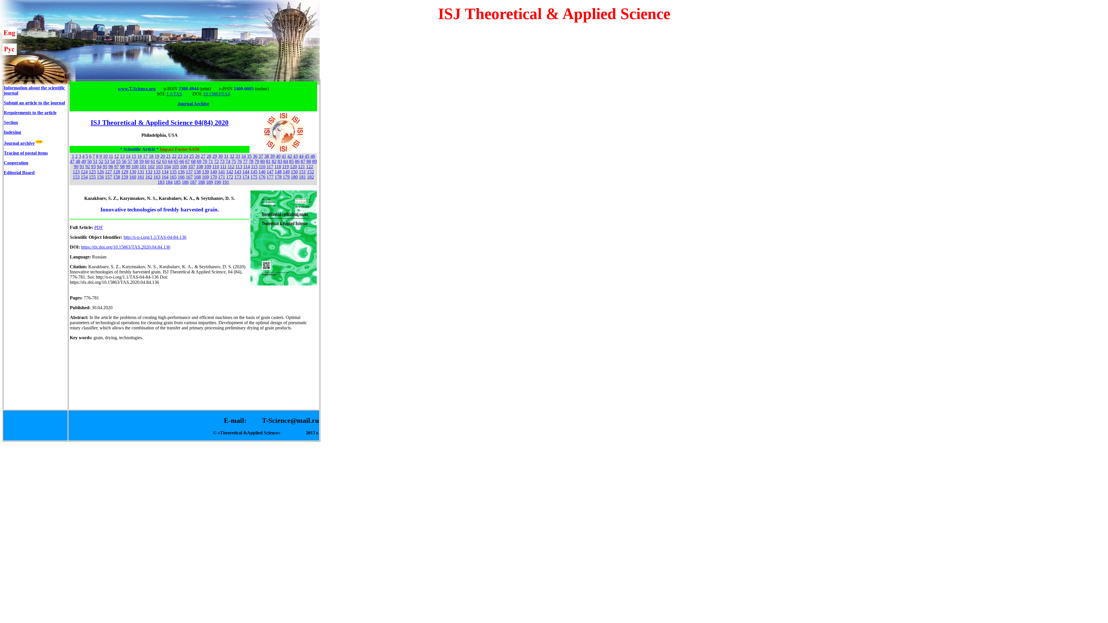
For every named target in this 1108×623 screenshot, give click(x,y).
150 (294, 171)
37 (261, 156)
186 (185, 182)
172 (229, 176)
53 (106, 161)
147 (270, 171)
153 (76, 176)
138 (197, 171)
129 (124, 171)
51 (95, 161)
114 (246, 166)
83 (280, 161)
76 (239, 161)
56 (124, 161)
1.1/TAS (174, 93)
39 (272, 156)
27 (203, 156)
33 (237, 156)
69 (199, 161)
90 (76, 166)
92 (87, 166)
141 (221, 171)
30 (220, 156)
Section (11, 122)
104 (167, 166)
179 (286, 176)
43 (295, 156)
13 (122, 156)
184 (169, 182)
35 (249, 156)
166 (181, 176)
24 (186, 156)
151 (302, 171)
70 (205, 161)
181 (302, 176)
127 (108, 171)
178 (278, 176)
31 (226, 156)
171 (221, 176)
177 (270, 176)
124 (84, 171)
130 (132, 171)
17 (145, 156)
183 (161, 182)
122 (309, 166)
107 (191, 166)
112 (231, 166)
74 (228, 161)
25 (191, 156)
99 (128, 166)
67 (187, 161)
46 (312, 156)
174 (245, 176)
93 (93, 166)
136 (181, 171)
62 (158, 161)
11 (111, 156)
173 (237, 176)
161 (140, 176)
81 (268, 161)
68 (193, 161)
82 (274, 161)
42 (289, 156)
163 (157, 176)
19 (157, 156)
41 (284, 156)
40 (278, 156)
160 (132, 176)
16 (139, 156)
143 (237, 171)
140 (213, 171)
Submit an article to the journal (34, 102)
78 (251, 161)
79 (256, 161)
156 (100, 176)
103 (159, 166)
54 (112, 161)
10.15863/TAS (216, 93)
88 (308, 161)
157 (108, 176)
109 (207, 166)
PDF (98, 227)
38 (266, 156)
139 (205, 171)
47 (72, 161)
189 (209, 182)
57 (130, 161)
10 (105, 156)
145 (253, 171)
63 (164, 161)
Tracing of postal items (26, 153)
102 (151, 166)
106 (183, 166)
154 (84, 176)
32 (232, 156)
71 (210, 161)
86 (297, 161)
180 (294, 176)
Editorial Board (19, 172)
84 (285, 161)
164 (165, 176)
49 (83, 161)
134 (165, 171)
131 (140, 171)
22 (174, 156)
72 (216, 161)
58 (135, 161)
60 (147, 161)
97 (116, 166)
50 (89, 161)
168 (197, 176)
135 (173, 171)
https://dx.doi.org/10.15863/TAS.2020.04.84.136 (125, 247)
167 (189, 176)
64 (170, 161)
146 (262, 171)
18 (151, 156)
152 (310, 171)
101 (143, 166)
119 (285, 166)
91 (82, 166)
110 (215, 166)
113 (238, 166)
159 (124, 176)
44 (301, 156)
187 (193, 182)
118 (277, 166)
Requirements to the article (30, 112)
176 (262, 176)
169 (205, 176)
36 (255, 156)
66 (181, 161)
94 (99, 166)
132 (148, 171)
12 (116, 156)
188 (201, 182)
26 (197, 156)
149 (286, 171)
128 (116, 171)
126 (100, 171)
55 (118, 161)
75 (233, 161)
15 (134, 156)
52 (101, 161)
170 (213, 176)
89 (314, 161)
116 (262, 166)
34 (243, 156)
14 (128, 156)
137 (189, 171)
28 (209, 156)
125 (92, 171)
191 (225, 182)
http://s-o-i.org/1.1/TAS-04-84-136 (154, 237)
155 (92, 176)
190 (217, 182)
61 (153, 161)
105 (175, 166)
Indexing (12, 132)
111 (223, 166)
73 (222, 161)
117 (270, 166)
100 (135, 166)
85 (291, 161)
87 (303, 161)
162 (148, 176)
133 (157, 171)
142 (229, 171)
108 (199, 166)
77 (245, 161)
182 (310, 176)
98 (122, 166)
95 (105, 166)
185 (177, 182)
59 (141, 161)
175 (253, 176)
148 (278, 171)
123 (76, 171)
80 (262, 161)
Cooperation (16, 162)
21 (168, 156)
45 (307, 156)
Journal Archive (193, 103)
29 (214, 156)
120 (293, 166)
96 (110, 166)
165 (173, 176)
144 (245, 171)
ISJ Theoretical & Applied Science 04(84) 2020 (160, 122)
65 (176, 161)
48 (78, 161)
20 (162, 156)
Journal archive (19, 143)
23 (180, 156)
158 (116, 176)
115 (254, 166)
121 (301, 166)
